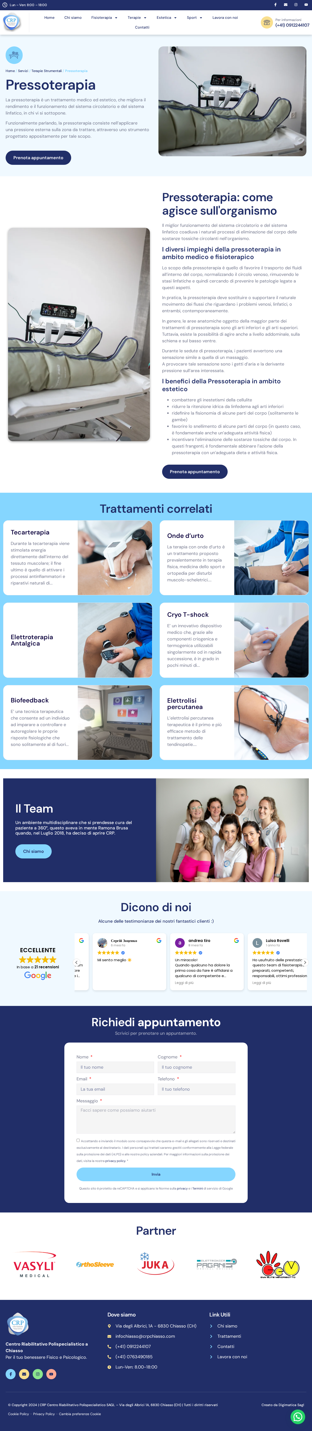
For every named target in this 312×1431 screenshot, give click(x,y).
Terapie (134, 17)
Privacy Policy (44, 1414)
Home (49, 17)
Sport (192, 17)
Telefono (167, 1079)
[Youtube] (306, 4)
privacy (182, 1188)
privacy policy (115, 1161)
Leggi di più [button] (168, 983)
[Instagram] (295, 4)
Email (82, 1079)
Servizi (23, 71)
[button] (305, 962)
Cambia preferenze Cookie (80, 1414)
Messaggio (88, 1101)
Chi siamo (73, 17)
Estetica (164, 17)
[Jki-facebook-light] (275, 4)
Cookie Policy (18, 1414)
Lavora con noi (225, 17)
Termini (197, 1188)
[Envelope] (285, 4)
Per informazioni (288, 20)
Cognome (168, 1057)
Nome (83, 1057)
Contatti (142, 27)
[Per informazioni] (267, 22)
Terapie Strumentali (46, 71)
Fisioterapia (101, 17)
